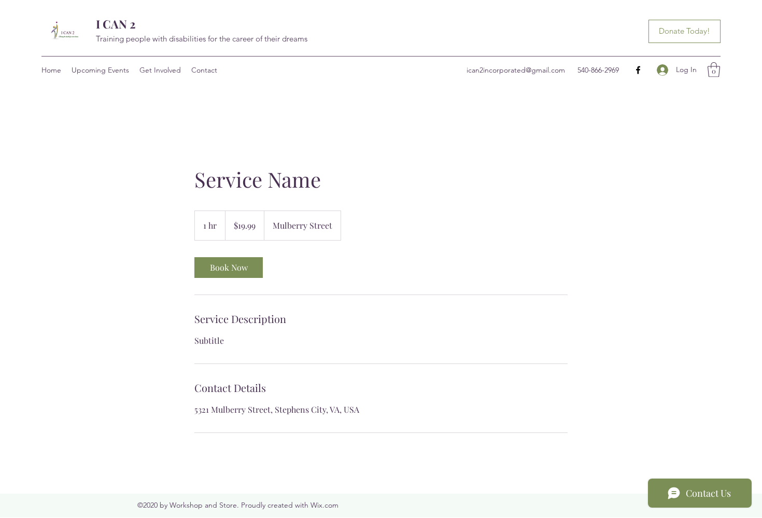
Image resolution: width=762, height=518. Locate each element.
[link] (228, 267)
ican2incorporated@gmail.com (516, 70)
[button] (714, 69)
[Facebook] (638, 70)
